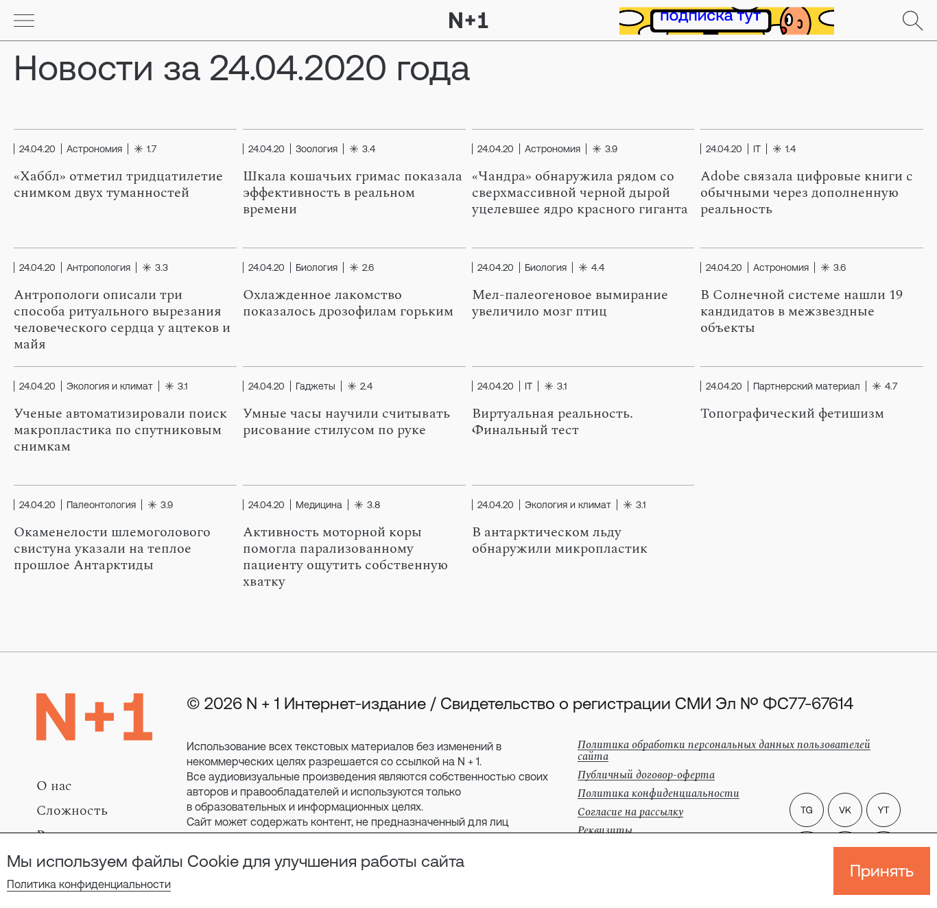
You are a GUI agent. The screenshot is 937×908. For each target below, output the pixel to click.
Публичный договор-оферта (646, 775)
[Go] (24, 20)
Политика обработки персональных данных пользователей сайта (724, 751)
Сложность (72, 810)
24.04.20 (37, 148)
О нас (54, 786)
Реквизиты (605, 830)
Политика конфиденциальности (89, 884)
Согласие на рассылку (630, 812)
